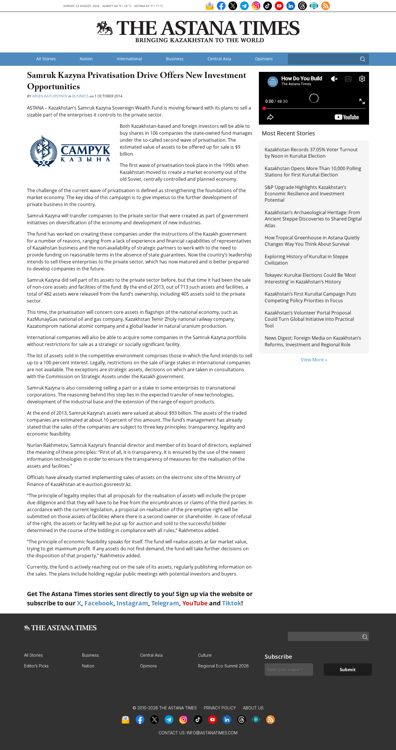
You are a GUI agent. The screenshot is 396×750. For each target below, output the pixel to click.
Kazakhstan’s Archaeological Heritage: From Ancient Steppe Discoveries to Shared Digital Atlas (313, 219)
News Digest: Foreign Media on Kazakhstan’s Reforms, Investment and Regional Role (313, 341)
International (129, 58)
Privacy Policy (220, 707)
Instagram (132, 603)
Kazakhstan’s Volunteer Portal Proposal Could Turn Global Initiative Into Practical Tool (309, 319)
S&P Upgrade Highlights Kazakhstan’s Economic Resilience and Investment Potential (305, 193)
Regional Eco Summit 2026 (223, 665)
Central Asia (219, 58)
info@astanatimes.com (212, 732)
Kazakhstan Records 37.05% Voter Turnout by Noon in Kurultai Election (311, 152)
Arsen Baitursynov (50, 96)
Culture (205, 655)
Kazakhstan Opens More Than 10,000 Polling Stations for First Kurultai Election (313, 171)
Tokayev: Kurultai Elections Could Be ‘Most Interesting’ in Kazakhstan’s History (310, 278)
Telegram (165, 603)
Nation (86, 58)
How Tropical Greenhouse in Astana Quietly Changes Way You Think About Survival (312, 240)
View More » (314, 359)
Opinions (264, 58)
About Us (253, 707)
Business (175, 58)
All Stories (46, 58)
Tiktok (231, 603)
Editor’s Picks (36, 665)
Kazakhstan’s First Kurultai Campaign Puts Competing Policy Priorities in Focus (310, 297)
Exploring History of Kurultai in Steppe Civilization (306, 259)
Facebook (98, 603)
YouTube (195, 603)
